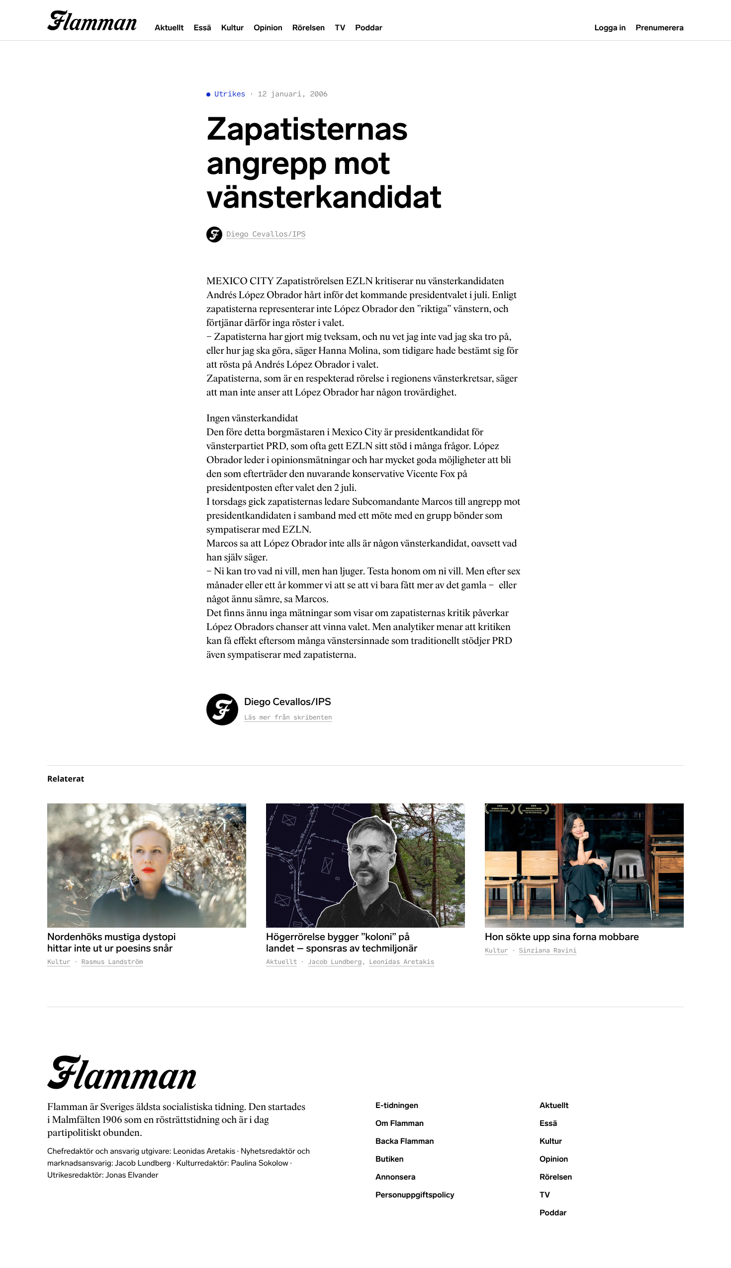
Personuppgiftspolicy (414, 1195)
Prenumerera (660, 28)
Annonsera (395, 1177)
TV (340, 28)
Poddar (368, 28)
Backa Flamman (404, 1141)
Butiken (389, 1159)
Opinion (268, 28)
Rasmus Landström (112, 961)
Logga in (610, 28)
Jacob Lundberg (335, 961)
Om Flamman (399, 1123)
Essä (202, 28)
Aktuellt (169, 28)
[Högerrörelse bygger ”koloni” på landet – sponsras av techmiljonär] (365, 865)
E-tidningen (396, 1105)
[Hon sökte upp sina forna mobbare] (584, 865)
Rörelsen (308, 28)
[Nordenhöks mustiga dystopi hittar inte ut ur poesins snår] (146, 865)
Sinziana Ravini (548, 950)
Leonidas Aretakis (401, 961)
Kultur (232, 28)
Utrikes (229, 94)
